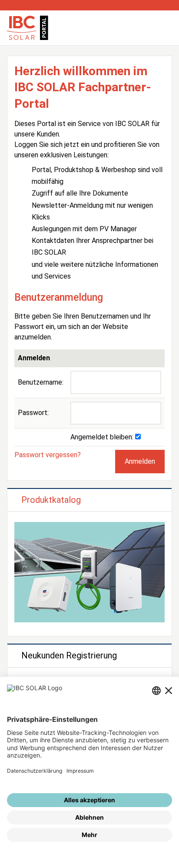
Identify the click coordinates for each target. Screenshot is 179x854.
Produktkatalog (51, 500)
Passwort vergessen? (47, 455)
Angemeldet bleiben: (102, 437)
